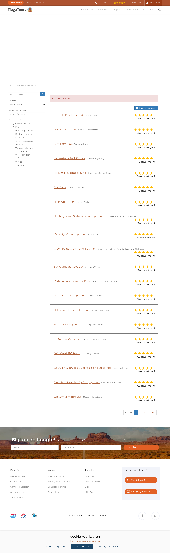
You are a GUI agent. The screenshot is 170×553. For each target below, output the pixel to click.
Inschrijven (131, 447)
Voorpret (116, 9)
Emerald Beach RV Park (69, 115)
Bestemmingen (85, 9)
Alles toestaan (82, 546)
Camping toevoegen (147, 108)
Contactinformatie (57, 487)
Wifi (17, 158)
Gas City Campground (68, 396)
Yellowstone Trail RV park (69, 158)
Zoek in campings (17, 110)
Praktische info (131, 9)
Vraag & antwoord (56, 476)
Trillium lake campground (70, 172)
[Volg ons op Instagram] (155, 516)
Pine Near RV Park (65, 129)
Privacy (90, 515)
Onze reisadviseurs (94, 481)
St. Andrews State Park (68, 339)
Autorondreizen (18, 492)
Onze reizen (102, 9)
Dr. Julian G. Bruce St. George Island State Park (83, 367)
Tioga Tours (147, 9)
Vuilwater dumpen (24, 148)
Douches (19, 127)
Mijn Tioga (90, 492)
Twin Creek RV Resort (67, 353)
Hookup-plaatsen (24, 130)
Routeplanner (55, 492)
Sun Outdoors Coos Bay (69, 266)
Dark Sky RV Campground (70, 234)
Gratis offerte (16, 3)
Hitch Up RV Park (64, 201)
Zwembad (20, 165)
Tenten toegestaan (24, 141)
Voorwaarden (75, 515)
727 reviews (137, 3)
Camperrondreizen (19, 487)
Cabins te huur (22, 124)
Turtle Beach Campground (70, 295)
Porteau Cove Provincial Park (72, 281)
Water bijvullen (22, 155)
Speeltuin (20, 137)
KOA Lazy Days (63, 143)
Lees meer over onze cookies (85, 541)
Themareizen (16, 497)
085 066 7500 (138, 480)
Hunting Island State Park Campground (79, 216)
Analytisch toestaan (111, 546)
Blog (87, 487)
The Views (60, 187)
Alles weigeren (55, 546)
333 (153, 412)
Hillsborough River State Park (72, 310)
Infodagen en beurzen (59, 481)
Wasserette (21, 151)
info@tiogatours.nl (140, 491)
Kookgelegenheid (24, 134)
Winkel (18, 162)
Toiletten (19, 144)
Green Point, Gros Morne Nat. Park (75, 248)
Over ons (89, 476)
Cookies (103, 515)
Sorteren (12, 100)
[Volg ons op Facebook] (142, 516)
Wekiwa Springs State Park (70, 324)
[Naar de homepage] (21, 10)
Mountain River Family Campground (77, 382)
